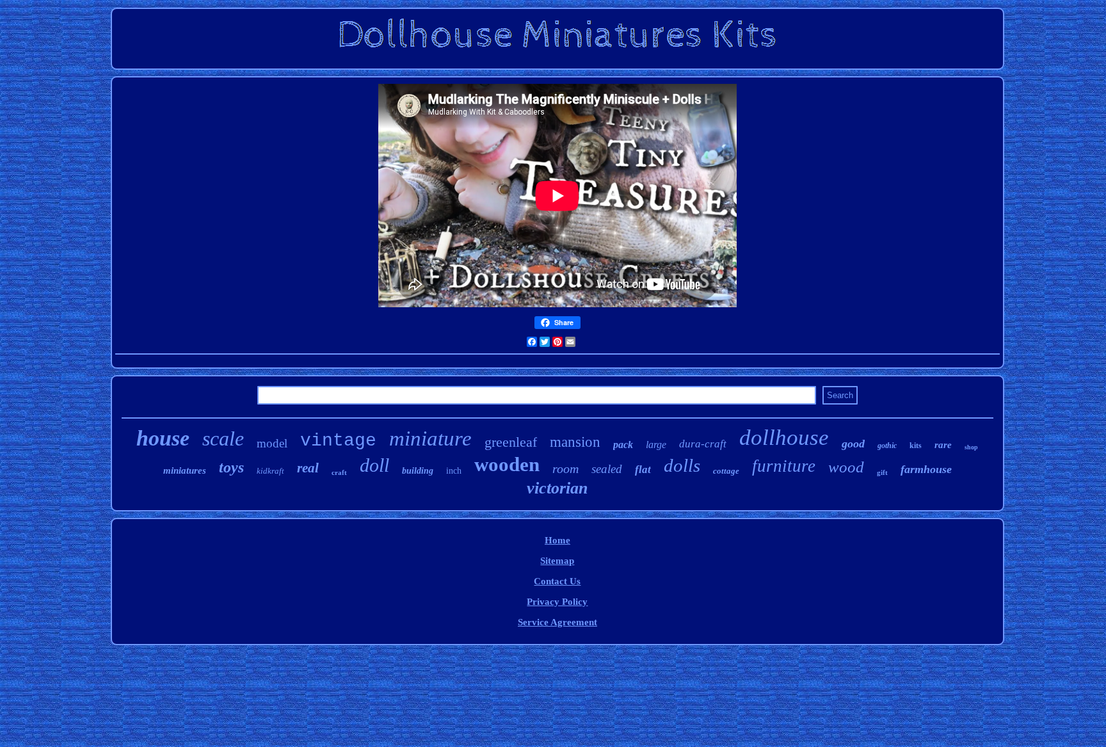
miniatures (184, 470)
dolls (682, 465)
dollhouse (784, 437)
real (308, 468)
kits (916, 445)
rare (943, 445)
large (656, 444)
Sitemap (557, 561)
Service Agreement (557, 622)
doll (374, 465)
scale (223, 438)
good (853, 443)
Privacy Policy (557, 602)
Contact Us (557, 581)
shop (971, 447)
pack (623, 444)
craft (339, 472)
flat (643, 469)
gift (882, 472)
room (565, 469)
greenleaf (511, 442)
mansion (575, 442)
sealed (606, 469)
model (272, 443)
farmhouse (926, 469)
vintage (338, 441)
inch (453, 471)
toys (231, 467)
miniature (430, 438)
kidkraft (270, 471)
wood (846, 467)
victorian (557, 488)
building (417, 471)
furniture (783, 466)
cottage (726, 471)
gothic (887, 445)
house (162, 438)
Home (557, 540)
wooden (507, 464)
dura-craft (702, 444)
